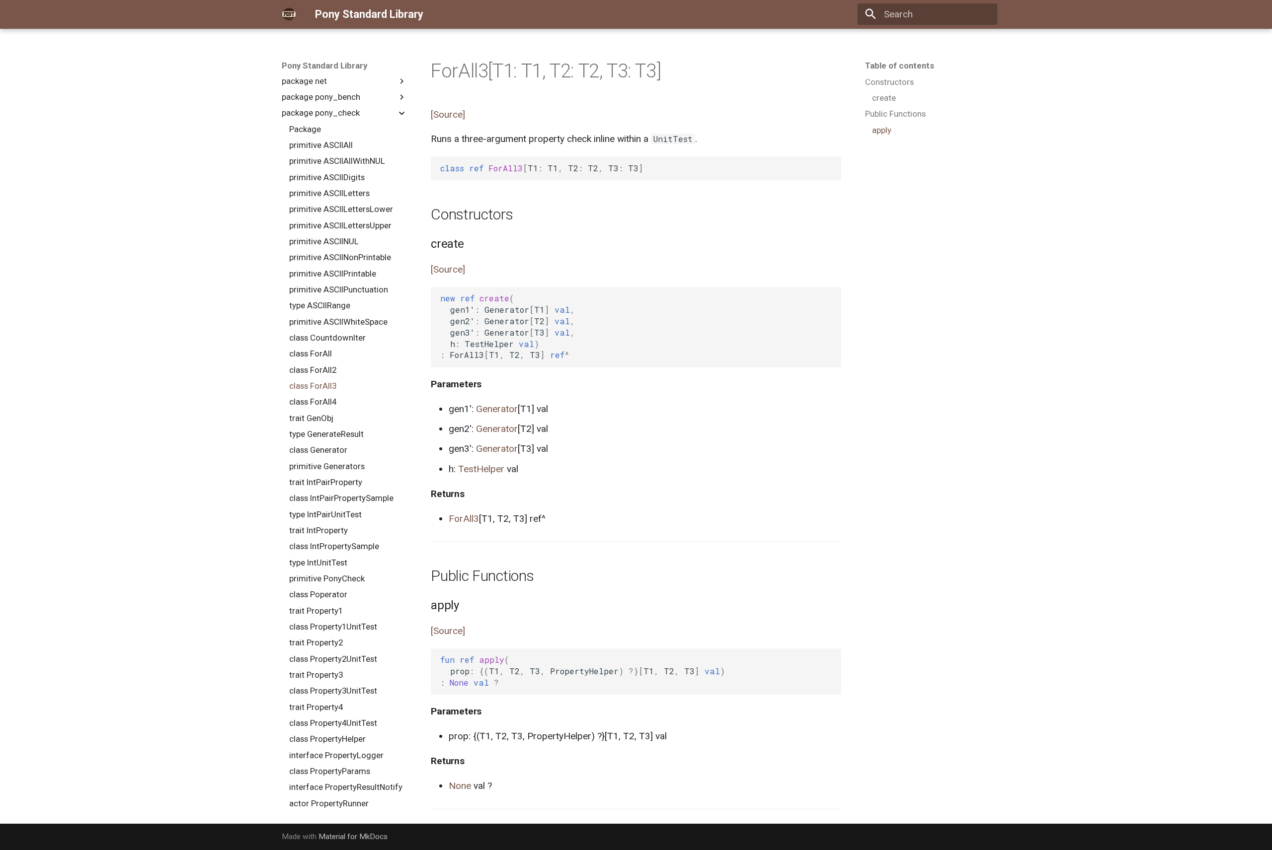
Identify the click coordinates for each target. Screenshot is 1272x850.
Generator (497, 409)
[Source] (448, 114)
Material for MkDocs (353, 836)
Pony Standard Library (324, 66)
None (460, 785)
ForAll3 (464, 518)
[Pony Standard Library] (289, 14)
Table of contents (899, 66)
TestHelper (481, 469)
